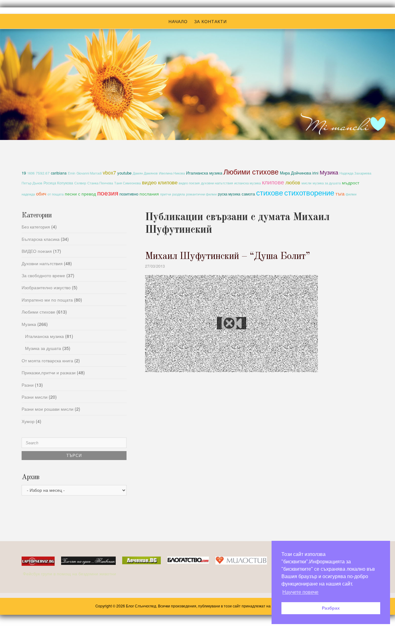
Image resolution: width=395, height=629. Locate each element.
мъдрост (350, 182)
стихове (269, 192)
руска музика (229, 193)
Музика (329, 172)
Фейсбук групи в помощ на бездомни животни (70, 573)
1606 (31, 173)
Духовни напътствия (42, 263)
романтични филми (201, 193)
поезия (107, 192)
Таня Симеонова (127, 183)
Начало (178, 21)
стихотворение (309, 192)
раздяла (178, 194)
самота (248, 194)
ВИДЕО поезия (37, 251)
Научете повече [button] (300, 592)
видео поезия (189, 183)
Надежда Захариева (355, 173)
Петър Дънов (32, 183)
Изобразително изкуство (46, 287)
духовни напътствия (217, 182)
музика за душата (327, 182)
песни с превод (80, 194)
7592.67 (43, 173)
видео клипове (159, 182)
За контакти (210, 21)
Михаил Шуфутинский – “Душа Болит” (227, 256)
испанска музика (247, 183)
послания (149, 194)
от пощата (56, 194)
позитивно (128, 194)
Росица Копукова (58, 182)
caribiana (59, 172)
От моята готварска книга (47, 360)
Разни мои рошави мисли (47, 409)
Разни (28, 385)
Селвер (80, 183)
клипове (273, 182)
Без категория (36, 227)
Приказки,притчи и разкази (49, 372)
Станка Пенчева (100, 183)
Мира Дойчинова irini (299, 173)
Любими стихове (251, 171)
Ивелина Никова (172, 173)
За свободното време (43, 275)
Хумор (28, 421)
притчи (165, 194)
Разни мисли (35, 397)
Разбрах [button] (331, 608)
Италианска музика (204, 173)
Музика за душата (43, 348)
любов (292, 182)
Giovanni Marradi (89, 173)
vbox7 (109, 172)
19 (24, 173)
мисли (306, 182)
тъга (339, 193)
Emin (71, 173)
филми (351, 194)
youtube (124, 173)
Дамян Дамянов (145, 173)
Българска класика (41, 239)
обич (41, 193)
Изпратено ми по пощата (47, 300)
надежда (28, 194)
